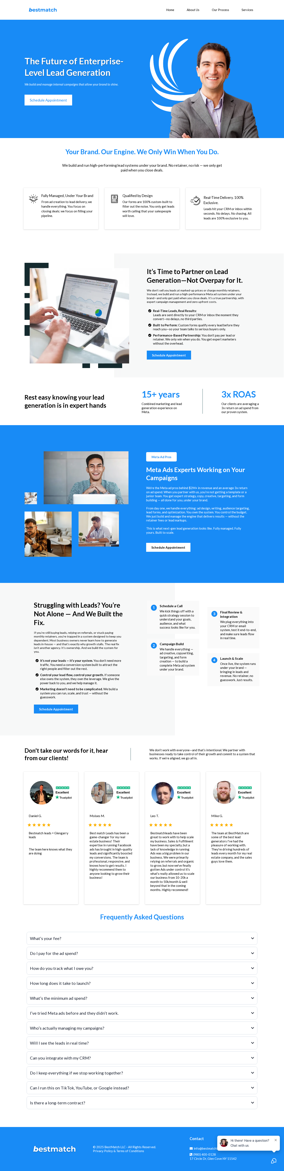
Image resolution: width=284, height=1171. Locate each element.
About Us (193, 10)
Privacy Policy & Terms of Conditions (118, 1151)
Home (170, 10)
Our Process (220, 10)
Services (247, 10)
